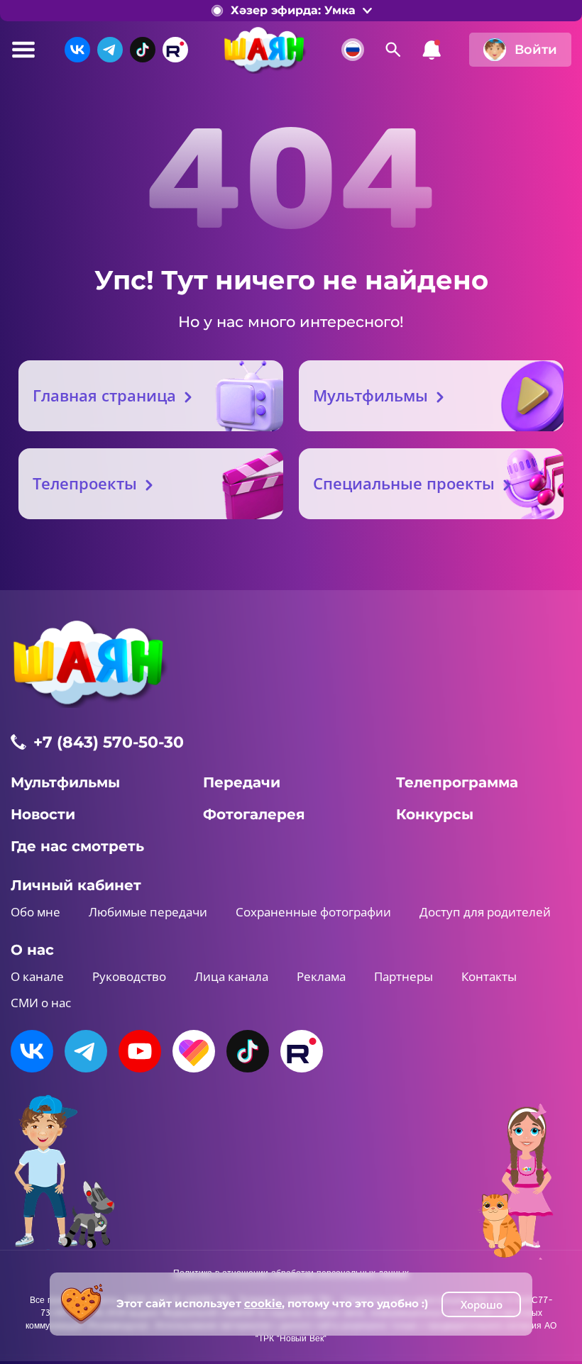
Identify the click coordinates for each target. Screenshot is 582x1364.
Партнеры (403, 976)
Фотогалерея (254, 814)
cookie (263, 1303)
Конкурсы (434, 814)
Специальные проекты (404, 483)
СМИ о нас (41, 1002)
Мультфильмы (370, 395)
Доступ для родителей (485, 912)
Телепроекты (85, 483)
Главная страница (104, 395)
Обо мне (35, 912)
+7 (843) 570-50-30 (108, 742)
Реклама (321, 976)
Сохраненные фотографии (313, 912)
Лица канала (231, 976)
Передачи (241, 782)
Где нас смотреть (77, 846)
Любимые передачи (148, 912)
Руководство (129, 976)
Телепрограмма (457, 782)
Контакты (489, 976)
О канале (37, 976)
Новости (43, 814)
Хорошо (482, 1304)
